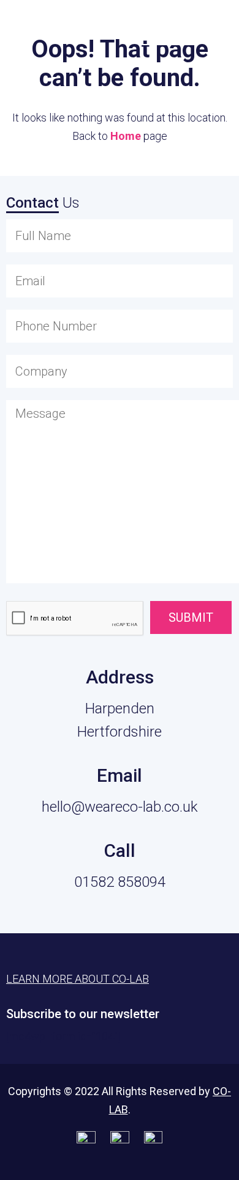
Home (125, 135)
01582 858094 (119, 881)
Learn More (168, 25)
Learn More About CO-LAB (77, 978)
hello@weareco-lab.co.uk (120, 806)
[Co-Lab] (40, 29)
